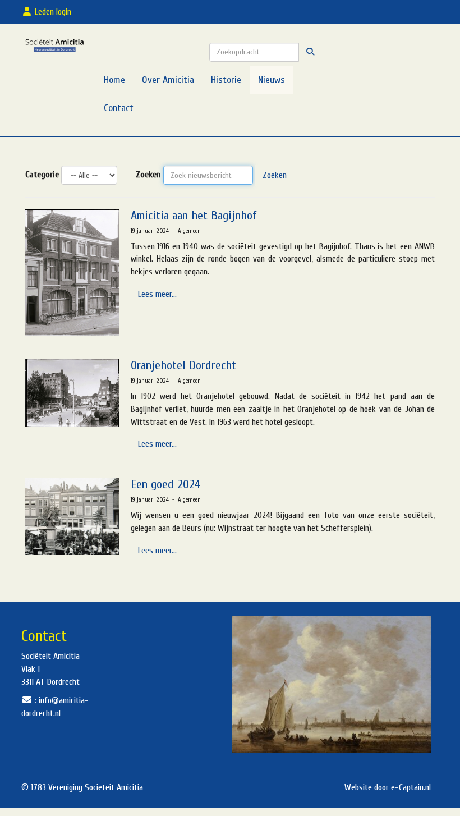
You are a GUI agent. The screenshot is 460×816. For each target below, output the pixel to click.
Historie (226, 80)
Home (114, 80)
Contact (119, 108)
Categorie (42, 174)
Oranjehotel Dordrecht (183, 365)
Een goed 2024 (165, 484)
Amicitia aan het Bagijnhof (194, 215)
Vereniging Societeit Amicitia (95, 787)
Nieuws (271, 80)
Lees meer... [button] (157, 294)
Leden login (54, 12)
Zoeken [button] (275, 175)
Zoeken (148, 174)
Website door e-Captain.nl (387, 787)
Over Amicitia (168, 80)
